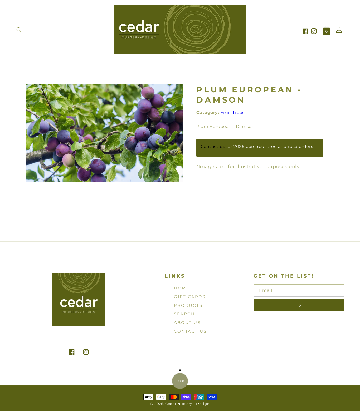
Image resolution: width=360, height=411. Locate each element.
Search (184, 313)
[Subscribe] (299, 305)
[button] (19, 30)
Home (181, 287)
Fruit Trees (232, 112)
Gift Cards (189, 296)
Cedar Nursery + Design (187, 404)
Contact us (213, 146)
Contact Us (190, 331)
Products (188, 305)
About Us (187, 322)
